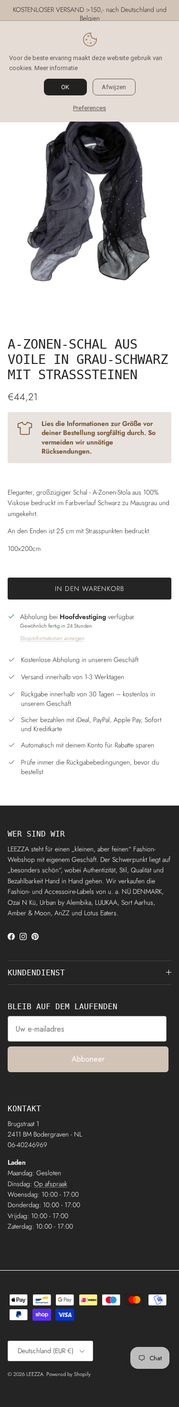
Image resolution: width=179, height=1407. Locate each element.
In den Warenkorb (89, 588)
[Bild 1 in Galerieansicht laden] (89, 197)
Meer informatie (56, 68)
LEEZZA (34, 1374)
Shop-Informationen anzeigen (52, 638)
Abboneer (88, 1059)
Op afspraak (50, 1184)
